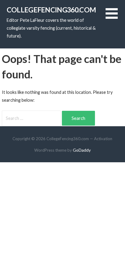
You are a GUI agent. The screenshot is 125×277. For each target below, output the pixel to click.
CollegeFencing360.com (51, 9)
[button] (115, 17)
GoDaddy (82, 150)
